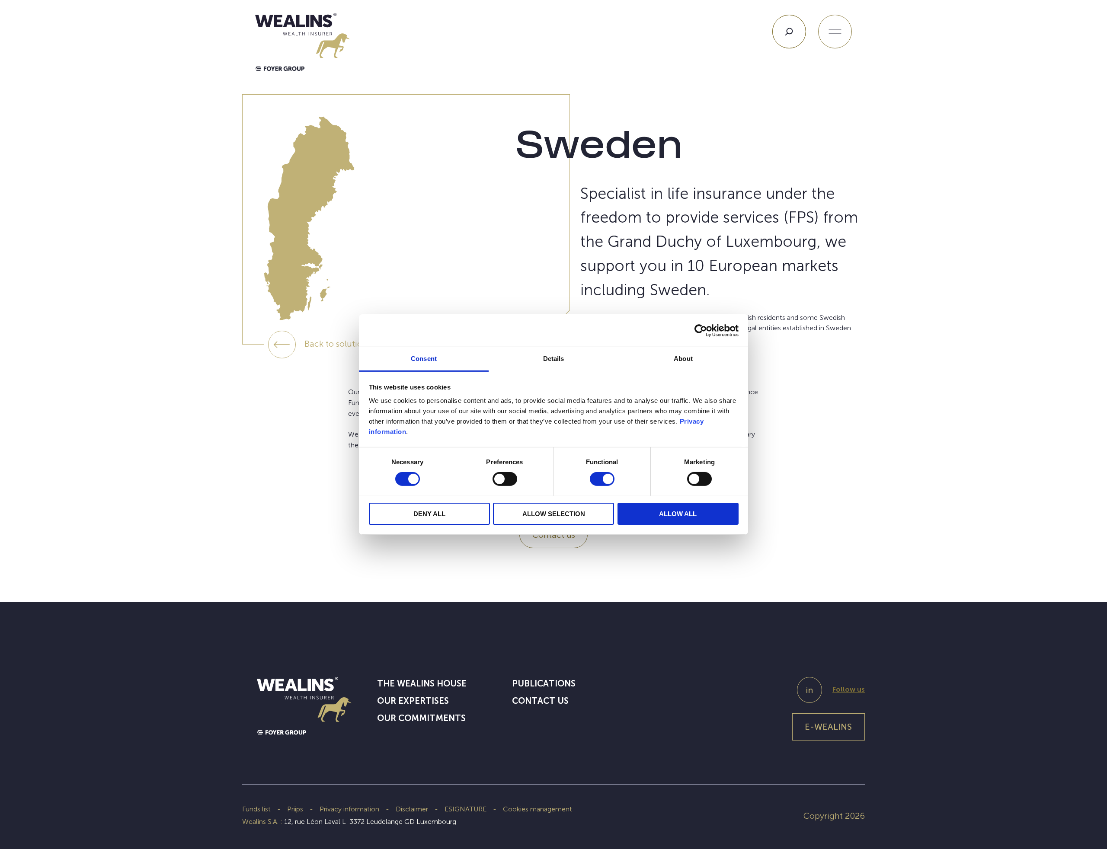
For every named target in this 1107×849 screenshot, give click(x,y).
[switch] (505, 480)
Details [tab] (553, 358)
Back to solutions (337, 343)
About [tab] (683, 358)
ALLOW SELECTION (553, 513)
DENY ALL (429, 513)
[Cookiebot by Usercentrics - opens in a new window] (701, 330)
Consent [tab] (424, 358)
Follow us (848, 689)
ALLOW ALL (678, 513)
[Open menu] (835, 31)
